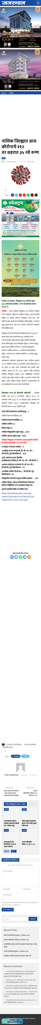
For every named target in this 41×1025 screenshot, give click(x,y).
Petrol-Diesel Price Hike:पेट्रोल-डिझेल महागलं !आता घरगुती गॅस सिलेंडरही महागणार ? (20, 994)
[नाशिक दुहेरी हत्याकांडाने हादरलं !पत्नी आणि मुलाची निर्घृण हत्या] (29, 813)
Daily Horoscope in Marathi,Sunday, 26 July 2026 (21, 980)
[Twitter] (16, 557)
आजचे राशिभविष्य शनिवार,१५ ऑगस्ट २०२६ (16, 939)
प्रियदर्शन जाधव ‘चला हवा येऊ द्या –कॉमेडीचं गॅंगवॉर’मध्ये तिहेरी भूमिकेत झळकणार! (20, 987)
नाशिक (3, 158)
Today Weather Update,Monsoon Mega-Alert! (20, 971)
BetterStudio (26, 1021)
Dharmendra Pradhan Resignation (16, 986)
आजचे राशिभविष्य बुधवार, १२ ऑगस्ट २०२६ (16, 951)
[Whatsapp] (20, 557)
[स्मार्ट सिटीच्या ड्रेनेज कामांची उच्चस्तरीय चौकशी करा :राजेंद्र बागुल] (11, 813)
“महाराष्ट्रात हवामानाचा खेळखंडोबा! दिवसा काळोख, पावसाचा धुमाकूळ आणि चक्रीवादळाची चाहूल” (18, 975)
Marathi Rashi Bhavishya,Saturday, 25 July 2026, (20, 1000)
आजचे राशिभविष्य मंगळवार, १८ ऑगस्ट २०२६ (17, 935)
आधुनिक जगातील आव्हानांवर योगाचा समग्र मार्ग (17, 956)
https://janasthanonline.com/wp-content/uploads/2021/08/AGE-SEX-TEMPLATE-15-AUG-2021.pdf (18, 497)
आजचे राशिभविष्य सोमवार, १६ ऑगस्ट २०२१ (30, 793)
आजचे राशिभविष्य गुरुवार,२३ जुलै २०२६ (13, 1002)
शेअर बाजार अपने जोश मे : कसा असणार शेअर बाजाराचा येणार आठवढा (11, 793)
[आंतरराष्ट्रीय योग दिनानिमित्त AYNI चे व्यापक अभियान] (11, 834)
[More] (29, 557)
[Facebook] (12, 557)
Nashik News (8, 747)
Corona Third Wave (14, 744)
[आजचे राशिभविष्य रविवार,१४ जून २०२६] (29, 834)
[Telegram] (25, 557)
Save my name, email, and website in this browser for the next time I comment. (20, 903)
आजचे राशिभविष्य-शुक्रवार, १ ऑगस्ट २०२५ (16, 982)
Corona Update (30, 744)
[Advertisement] (20, 116)
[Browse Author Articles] (20, 767)
